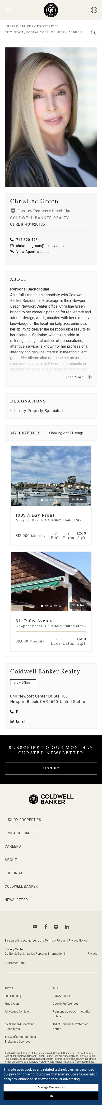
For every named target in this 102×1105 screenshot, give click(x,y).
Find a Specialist (21, 833)
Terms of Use (53, 940)
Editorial (14, 873)
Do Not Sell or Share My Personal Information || (35, 953)
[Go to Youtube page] (35, 926)
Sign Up (51, 768)
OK (51, 1096)
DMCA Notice (61, 996)
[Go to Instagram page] (56, 927)
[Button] (94, 10)
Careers (13, 846)
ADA (55, 988)
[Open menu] (8, 10)
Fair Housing (13, 996)
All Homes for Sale (17, 1011)
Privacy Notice (78, 940)
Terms (9, 988)
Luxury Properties (23, 820)
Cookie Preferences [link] (66, 1003)
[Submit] (93, 32)
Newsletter (16, 900)
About (11, 860)
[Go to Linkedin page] (67, 927)
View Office (22, 682)
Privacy (92, 953)
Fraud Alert (12, 1003)
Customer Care (15, 963)
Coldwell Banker (21, 886)
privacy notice (19, 1074)
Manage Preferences (51, 1087)
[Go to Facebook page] (45, 926)
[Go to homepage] (51, 10)
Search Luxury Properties (33, 26)
